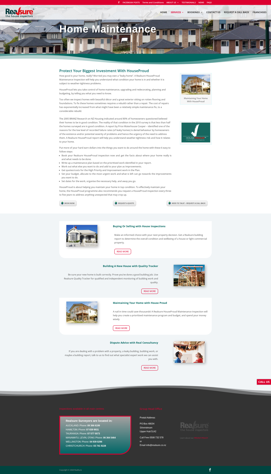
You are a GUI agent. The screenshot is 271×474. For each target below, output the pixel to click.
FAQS (209, 3)
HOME (163, 12)
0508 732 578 (156, 437)
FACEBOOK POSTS (131, 3)
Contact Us (213, 12)
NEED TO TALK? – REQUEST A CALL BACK (188, 203)
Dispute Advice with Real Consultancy (134, 342)
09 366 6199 (93, 425)
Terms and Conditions (153, 3)
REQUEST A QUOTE (126, 203)
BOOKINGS (193, 12)
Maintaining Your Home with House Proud (140, 303)
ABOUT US (171, 3)
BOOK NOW (70, 203)
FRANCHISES (259, 12)
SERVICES (176, 12)
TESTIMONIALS (189, 3)
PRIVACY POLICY (201, 438)
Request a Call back (236, 12)
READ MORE (123, 251)
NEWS (201, 3)
